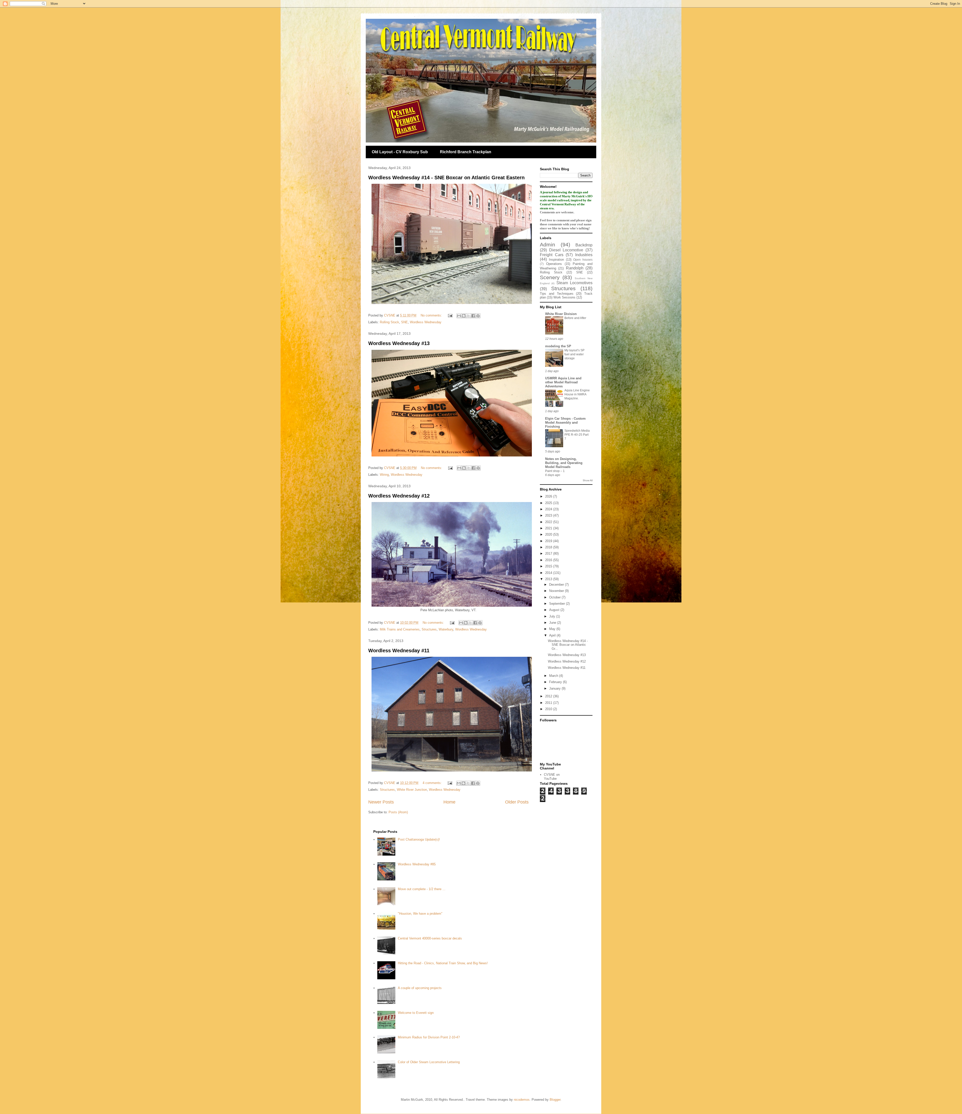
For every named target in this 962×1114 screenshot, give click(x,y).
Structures (429, 629)
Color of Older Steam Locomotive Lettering (429, 1062)
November (557, 591)
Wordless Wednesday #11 (398, 650)
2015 (549, 566)
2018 (549, 547)
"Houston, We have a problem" (420, 913)
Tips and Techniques (556, 293)
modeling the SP (558, 346)
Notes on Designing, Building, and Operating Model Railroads (563, 463)
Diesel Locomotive (566, 250)
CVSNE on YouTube (552, 776)
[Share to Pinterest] (477, 315)
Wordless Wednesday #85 (417, 864)
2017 (549, 553)
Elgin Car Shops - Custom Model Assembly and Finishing (565, 422)
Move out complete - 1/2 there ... (421, 889)
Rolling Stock (389, 322)
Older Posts (517, 802)
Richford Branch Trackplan (465, 152)
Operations (554, 264)
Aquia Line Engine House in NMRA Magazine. (577, 394)
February (556, 682)
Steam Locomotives (574, 283)
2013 (549, 579)
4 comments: (433, 783)
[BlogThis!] (463, 315)
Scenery (550, 277)
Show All (587, 480)
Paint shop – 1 (555, 471)
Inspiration (556, 259)
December (557, 584)
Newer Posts (381, 802)
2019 (549, 541)
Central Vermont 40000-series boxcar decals (430, 938)
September (557, 603)
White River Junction (412, 789)
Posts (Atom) (398, 812)
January (555, 688)
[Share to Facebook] (473, 315)
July (552, 616)
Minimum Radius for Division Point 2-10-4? (429, 1037)
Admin (547, 244)
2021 (549, 528)
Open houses (582, 259)
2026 (549, 496)
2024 (549, 509)
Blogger (555, 1099)
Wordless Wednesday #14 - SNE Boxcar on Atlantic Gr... (568, 645)
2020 (549, 534)
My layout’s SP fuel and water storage (574, 354)
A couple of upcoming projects (420, 988)
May (552, 629)
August (554, 610)
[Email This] (458, 315)
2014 (549, 573)
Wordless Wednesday (425, 322)
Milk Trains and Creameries (400, 629)
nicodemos (522, 1099)
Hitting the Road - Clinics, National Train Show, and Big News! (443, 963)
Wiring (384, 474)
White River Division (561, 314)
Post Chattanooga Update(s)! (419, 839)
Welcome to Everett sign (416, 1013)
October (555, 597)
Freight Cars (551, 255)
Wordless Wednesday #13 (399, 343)
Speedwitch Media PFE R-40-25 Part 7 (577, 434)
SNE (404, 322)
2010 (549, 709)
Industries (583, 255)
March (554, 676)
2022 (549, 522)
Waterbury (446, 629)
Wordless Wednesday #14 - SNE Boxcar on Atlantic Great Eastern (446, 177)
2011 (549, 703)
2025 (549, 503)
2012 (549, 696)
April (553, 635)
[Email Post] (449, 315)
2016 (549, 560)
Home (449, 802)
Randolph (574, 268)
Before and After (575, 318)
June (553, 622)
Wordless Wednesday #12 (399, 496)
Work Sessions (564, 297)
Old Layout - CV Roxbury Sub (400, 152)
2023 (549, 515)
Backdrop (583, 245)
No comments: (432, 315)
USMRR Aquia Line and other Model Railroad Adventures (563, 382)
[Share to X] (468, 315)
